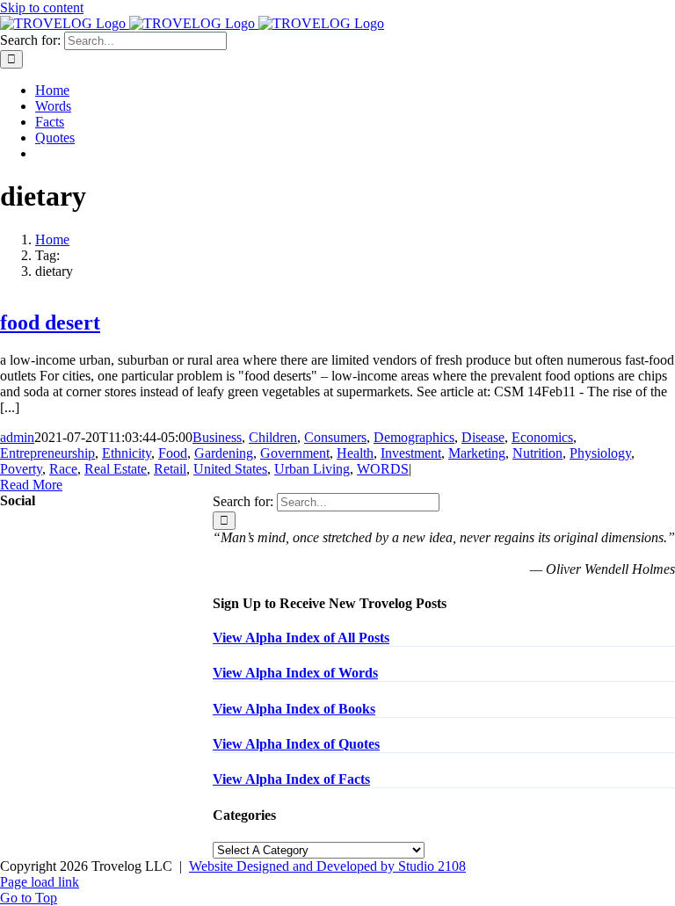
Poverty (21, 468)
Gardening (223, 453)
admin (17, 437)
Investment (411, 453)
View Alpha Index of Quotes (296, 743)
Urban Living (312, 468)
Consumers (335, 437)
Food (172, 453)
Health (355, 453)
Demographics (414, 437)
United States (230, 468)
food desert (50, 322)
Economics (542, 437)
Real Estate (115, 468)
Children (273, 437)
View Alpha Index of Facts (291, 779)
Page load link (39, 881)
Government (295, 453)
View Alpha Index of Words (295, 672)
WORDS (383, 468)
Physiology (600, 453)
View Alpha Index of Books (294, 708)
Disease (482, 437)
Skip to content (41, 7)
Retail (170, 468)
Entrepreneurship (47, 453)
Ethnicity (126, 453)
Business (217, 437)
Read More (31, 484)
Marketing (476, 453)
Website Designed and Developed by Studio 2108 (327, 866)
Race (63, 468)
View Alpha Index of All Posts (301, 637)
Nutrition (537, 453)
